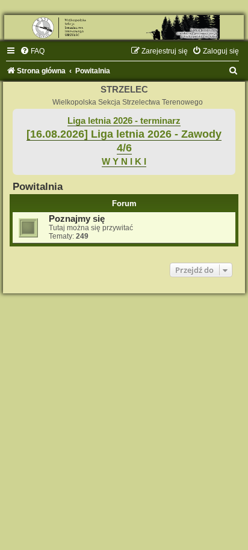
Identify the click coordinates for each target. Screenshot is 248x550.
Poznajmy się (77, 219)
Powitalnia (38, 186)
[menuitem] (32, 51)
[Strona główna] (124, 27)
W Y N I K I (124, 162)
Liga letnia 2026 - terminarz (124, 121)
